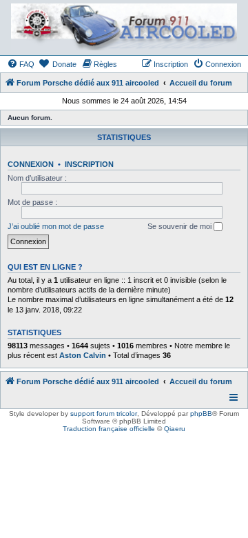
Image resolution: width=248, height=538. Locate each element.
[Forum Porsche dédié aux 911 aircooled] (123, 26)
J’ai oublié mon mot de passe (56, 226)
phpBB (201, 413)
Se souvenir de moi (180, 226)
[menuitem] (20, 64)
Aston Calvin (82, 355)
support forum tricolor (103, 413)
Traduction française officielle (109, 428)
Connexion (31, 164)
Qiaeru (174, 428)
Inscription (89, 164)
